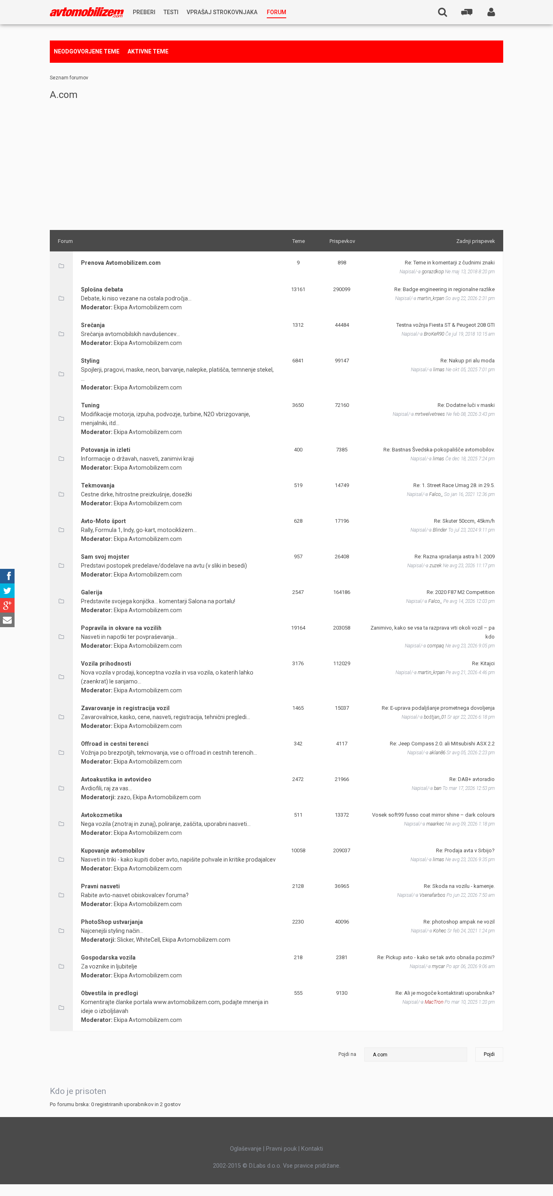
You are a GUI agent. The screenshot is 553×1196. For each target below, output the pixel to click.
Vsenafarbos (432, 895)
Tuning (90, 405)
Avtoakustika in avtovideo (116, 779)
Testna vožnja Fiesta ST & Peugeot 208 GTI (445, 325)
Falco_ (436, 494)
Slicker (125, 939)
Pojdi (489, 1054)
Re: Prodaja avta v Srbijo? (465, 850)
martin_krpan (430, 298)
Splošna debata (102, 289)
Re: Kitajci (483, 663)
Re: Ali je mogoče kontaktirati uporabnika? (445, 993)
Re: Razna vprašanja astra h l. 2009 (455, 556)
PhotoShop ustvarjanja (112, 922)
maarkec (435, 824)
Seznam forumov (69, 78)
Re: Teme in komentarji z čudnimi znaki (450, 263)
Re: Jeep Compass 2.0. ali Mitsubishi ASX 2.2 (442, 744)
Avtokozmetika (101, 815)
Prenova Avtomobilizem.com (121, 263)
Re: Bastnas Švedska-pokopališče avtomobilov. (439, 450)
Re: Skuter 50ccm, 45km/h (464, 521)
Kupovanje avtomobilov (113, 850)
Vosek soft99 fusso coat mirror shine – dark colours (433, 815)
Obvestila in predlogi (109, 993)
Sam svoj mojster (105, 556)
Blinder (440, 530)
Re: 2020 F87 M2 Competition (461, 592)
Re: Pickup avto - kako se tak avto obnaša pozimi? (436, 957)
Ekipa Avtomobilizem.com (148, 307)
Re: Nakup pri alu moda (467, 361)
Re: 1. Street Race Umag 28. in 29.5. (454, 485)
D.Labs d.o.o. (265, 1165)
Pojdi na (347, 1054)
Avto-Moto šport (103, 521)
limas (439, 369)
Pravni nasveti (100, 886)
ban (437, 788)
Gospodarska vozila (108, 957)
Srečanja (93, 325)
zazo (123, 797)
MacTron (434, 1002)
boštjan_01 (435, 717)
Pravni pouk (281, 1148)
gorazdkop (433, 272)
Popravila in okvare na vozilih (121, 628)
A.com (64, 94)
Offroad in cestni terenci (115, 744)
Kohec (439, 931)
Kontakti (312, 1148)
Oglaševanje (246, 1148)
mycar (438, 966)
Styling (90, 361)
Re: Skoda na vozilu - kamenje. (459, 886)
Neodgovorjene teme (86, 51)
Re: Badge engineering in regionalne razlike (444, 289)
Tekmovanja (98, 485)
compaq (435, 646)
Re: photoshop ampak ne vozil (459, 922)
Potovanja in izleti (105, 450)
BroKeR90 (434, 334)
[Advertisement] (276, 165)
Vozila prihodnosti (106, 663)
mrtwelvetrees (430, 414)
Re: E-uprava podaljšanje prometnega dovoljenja (438, 708)
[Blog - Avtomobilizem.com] (87, 12)
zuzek (436, 565)
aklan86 (437, 752)
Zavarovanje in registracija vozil (125, 708)
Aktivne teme (148, 51)
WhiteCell (148, 939)
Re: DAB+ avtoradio (472, 779)
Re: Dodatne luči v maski (466, 405)
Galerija (91, 592)
